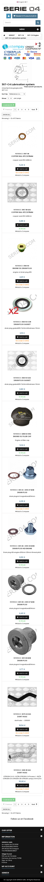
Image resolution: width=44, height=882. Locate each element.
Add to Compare (23, 175)
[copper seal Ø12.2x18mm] (22, 136)
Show (4, 98)
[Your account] (8, 16)
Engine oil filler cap (22, 436)
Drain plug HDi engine (22, 548)
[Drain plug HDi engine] (22, 529)
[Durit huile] (22, 753)
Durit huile (22, 772)
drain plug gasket (22, 324)
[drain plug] (22, 473)
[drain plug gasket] (22, 304)
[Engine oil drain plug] (22, 248)
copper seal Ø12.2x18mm (22, 156)
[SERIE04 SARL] (22, 9)
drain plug (22, 492)
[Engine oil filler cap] (22, 416)
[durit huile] (22, 697)
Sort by (5, 94)
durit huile (22, 716)
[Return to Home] (4, 35)
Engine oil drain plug (22, 268)
